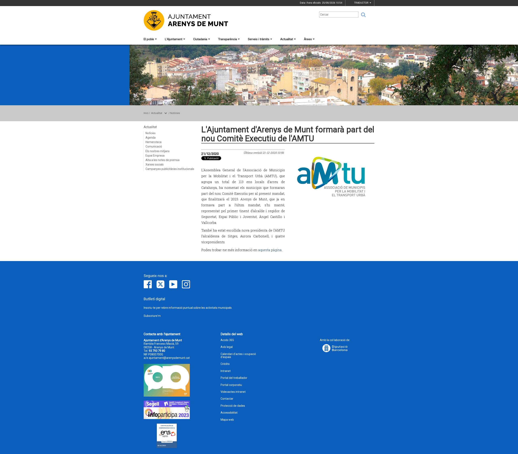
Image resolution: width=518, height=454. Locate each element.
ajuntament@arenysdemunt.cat (169, 357)
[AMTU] (331, 176)
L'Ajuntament (173, 39)
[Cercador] (362, 15)
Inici (146, 113)
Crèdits (225, 364)
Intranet (226, 371)
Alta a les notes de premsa (162, 160)
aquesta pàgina (270, 250)
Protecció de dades (233, 405)
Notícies (175, 113)
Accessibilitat (229, 412)
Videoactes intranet (233, 391)
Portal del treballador (234, 377)
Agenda (150, 137)
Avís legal (227, 347)
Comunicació (153, 146)
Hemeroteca (153, 142)
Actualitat (286, 39)
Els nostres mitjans (157, 151)
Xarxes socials (154, 164)
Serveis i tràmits (258, 39)
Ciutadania (200, 39)
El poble (149, 39)
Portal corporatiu (231, 385)
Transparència (227, 39)
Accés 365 (227, 340)
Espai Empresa (155, 155)
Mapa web (227, 419)
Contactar (227, 398)
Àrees (308, 39)
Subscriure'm (152, 315)
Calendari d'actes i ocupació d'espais (238, 356)
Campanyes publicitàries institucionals (169, 169)
